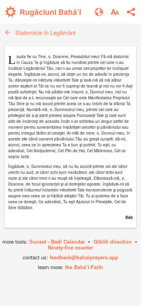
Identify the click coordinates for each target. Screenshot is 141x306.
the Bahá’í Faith (84, 267)
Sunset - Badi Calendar (57, 241)
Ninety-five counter (70, 247)
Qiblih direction (113, 241)
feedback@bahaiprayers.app (84, 257)
